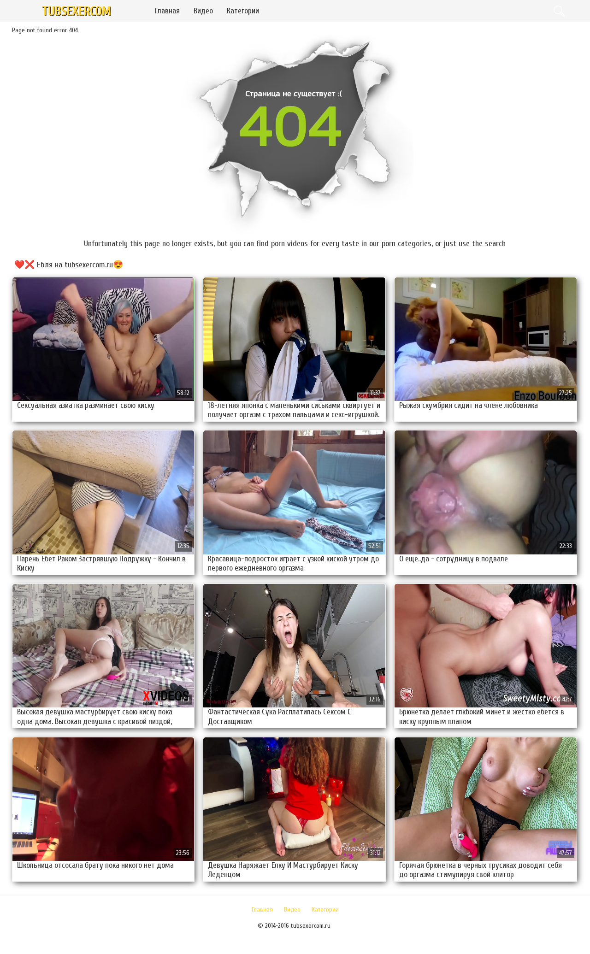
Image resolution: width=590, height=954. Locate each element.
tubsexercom (76, 11)
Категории (243, 10)
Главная (167, 10)
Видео (203, 10)
